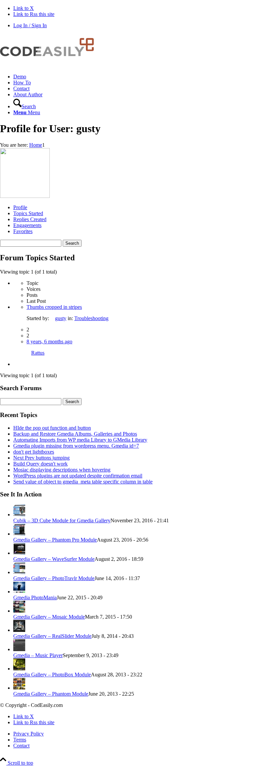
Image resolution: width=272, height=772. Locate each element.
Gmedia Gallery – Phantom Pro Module (55, 540)
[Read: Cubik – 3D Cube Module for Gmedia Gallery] (19, 514)
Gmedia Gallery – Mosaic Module (49, 617)
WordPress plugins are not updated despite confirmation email (77, 475)
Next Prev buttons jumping (41, 458)
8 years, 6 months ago (49, 341)
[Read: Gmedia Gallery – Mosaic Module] (19, 611)
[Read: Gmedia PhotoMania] (19, 591)
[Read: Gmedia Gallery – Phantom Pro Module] (19, 534)
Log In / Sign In (30, 25)
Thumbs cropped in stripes (54, 307)
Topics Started (28, 213)
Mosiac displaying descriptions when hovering (61, 469)
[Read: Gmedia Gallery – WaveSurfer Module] (19, 553)
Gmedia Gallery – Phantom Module (50, 694)
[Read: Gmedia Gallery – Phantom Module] (19, 688)
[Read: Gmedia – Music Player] (19, 649)
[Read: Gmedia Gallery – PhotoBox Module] (19, 668)
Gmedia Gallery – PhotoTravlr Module (54, 578)
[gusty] (25, 196)
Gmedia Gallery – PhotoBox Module (52, 674)
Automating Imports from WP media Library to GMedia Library (80, 440)
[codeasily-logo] (50, 65)
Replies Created (29, 219)
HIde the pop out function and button (52, 428)
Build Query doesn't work (40, 464)
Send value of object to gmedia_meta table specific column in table (83, 481)
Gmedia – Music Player (38, 655)
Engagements (27, 225)
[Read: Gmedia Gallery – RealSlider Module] (19, 630)
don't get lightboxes (33, 452)
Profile (20, 207)
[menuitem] (142, 77)
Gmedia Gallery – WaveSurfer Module (54, 559)
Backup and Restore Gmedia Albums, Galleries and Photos (75, 434)
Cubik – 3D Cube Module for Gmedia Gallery (61, 520)
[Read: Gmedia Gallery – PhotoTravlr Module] (19, 572)
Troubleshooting (91, 318)
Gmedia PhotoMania (35, 597)
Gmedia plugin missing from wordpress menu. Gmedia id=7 (76, 446)
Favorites (23, 231)
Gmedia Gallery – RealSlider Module (52, 636)
